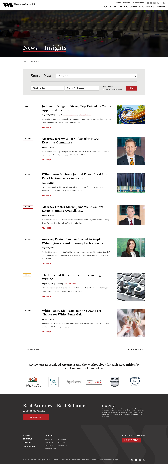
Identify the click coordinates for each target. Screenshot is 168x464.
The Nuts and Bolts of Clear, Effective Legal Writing (72, 277)
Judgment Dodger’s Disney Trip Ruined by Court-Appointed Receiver (76, 108)
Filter (132, 88)
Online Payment (138, 2)
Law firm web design (97, 460)
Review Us (27, 443)
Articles (107, 89)
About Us (26, 435)
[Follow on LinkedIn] (154, 3)
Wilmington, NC (62, 445)
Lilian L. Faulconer (70, 115)
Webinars (126, 2)
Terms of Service (65, 460)
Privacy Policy (76, 460)
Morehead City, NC (50, 448)
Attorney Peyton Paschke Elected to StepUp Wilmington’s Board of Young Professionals (72, 241)
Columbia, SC (49, 442)
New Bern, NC (62, 439)
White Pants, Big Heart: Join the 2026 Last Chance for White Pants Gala (71, 312)
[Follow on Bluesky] (151, 3)
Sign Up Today (131, 440)
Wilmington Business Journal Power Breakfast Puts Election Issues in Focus (74, 176)
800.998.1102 (38, 411)
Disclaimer (56, 460)
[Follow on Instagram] (158, 3)
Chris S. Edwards (69, 283)
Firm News (118, 89)
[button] (164, 3)
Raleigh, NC (61, 442)
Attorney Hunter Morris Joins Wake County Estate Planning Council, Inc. (72, 209)
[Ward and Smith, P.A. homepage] (19, 5)
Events (118, 2)
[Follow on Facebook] (148, 3)
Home (25, 61)
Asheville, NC (49, 439)
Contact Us (36, 417)
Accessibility (85, 460)
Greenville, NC (49, 445)
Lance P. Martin (85, 115)
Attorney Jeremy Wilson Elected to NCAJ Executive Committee (70, 140)
